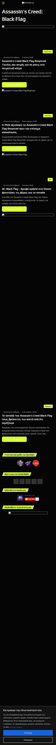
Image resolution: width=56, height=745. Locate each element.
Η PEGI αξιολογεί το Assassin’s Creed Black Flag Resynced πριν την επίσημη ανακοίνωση (27, 128)
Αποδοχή (28, 733)
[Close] (53, 708)
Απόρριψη (28, 740)
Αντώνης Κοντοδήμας (11, 57)
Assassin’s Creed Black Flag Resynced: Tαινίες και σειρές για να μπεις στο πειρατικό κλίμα (24, 64)
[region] (28, 725)
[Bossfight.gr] (28, 3)
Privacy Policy (16, 727)
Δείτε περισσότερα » (14, 85)
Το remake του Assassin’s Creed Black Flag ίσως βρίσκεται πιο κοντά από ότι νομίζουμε (27, 419)
